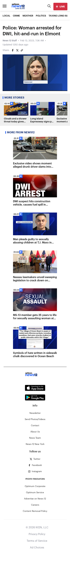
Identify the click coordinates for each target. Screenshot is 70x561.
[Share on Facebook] (12, 50)
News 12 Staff (10, 41)
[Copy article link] (22, 50)
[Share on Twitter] (17, 50)
